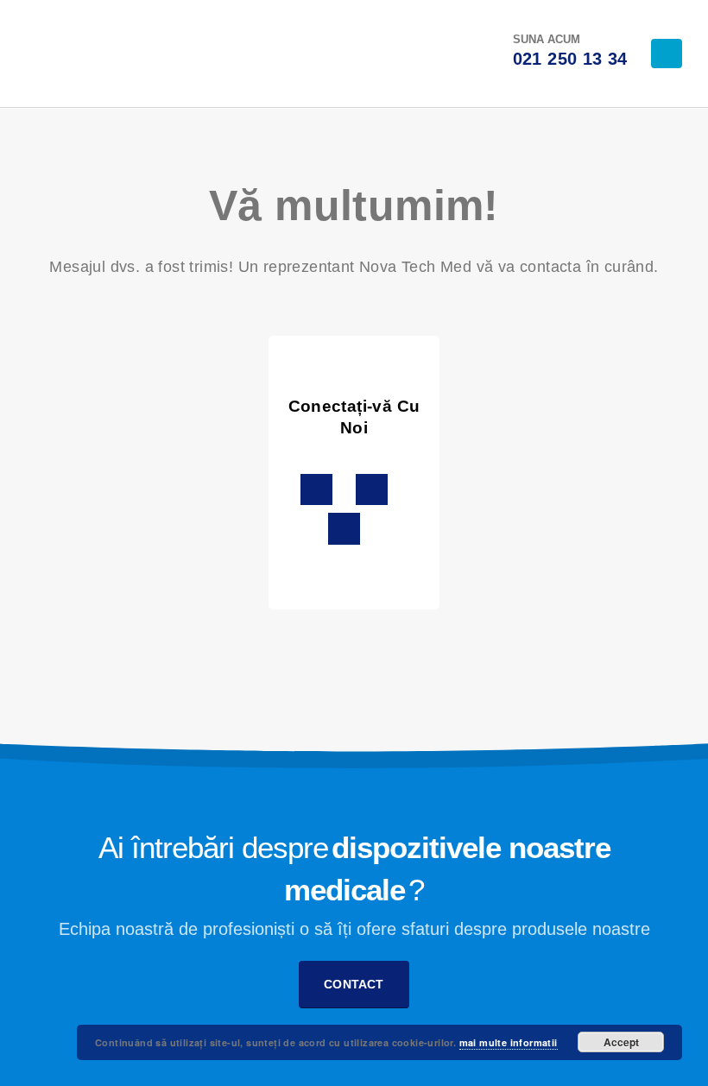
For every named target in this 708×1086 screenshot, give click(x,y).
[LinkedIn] (348, 53)
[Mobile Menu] (666, 53)
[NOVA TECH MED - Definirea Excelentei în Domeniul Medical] (69, 53)
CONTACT (353, 984)
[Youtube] (376, 53)
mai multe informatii (508, 1042)
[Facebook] (405, 53)
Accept (621, 1042)
